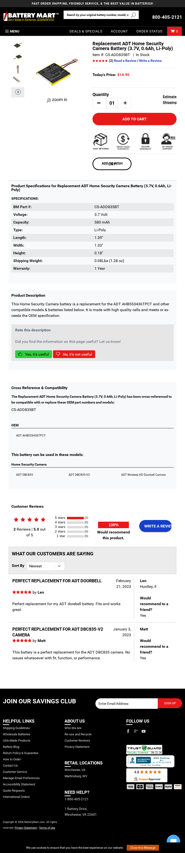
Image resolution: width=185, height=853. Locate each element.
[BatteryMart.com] (31, 17)
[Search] (133, 15)
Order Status (149, 31)
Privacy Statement (26, 827)
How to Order (12, 759)
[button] (99, 103)
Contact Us (10, 765)
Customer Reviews (77, 740)
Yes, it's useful (36, 354)
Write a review (158, 526)
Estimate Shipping (169, 99)
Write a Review (150, 61)
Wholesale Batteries (16, 734)
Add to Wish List (112, 163)
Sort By (18, 565)
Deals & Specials (86, 31)
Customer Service (15, 772)
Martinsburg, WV (76, 776)
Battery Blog (11, 747)
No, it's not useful (77, 354)
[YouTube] (143, 731)
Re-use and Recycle (78, 734)
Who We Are (73, 728)
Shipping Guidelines (16, 728)
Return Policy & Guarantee (20, 753)
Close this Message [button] (142, 847)
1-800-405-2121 (77, 799)
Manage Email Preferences (21, 778)
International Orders (16, 797)
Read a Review (125, 61)
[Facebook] (128, 731)
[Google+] (136, 731)
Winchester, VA (75, 770)
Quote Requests (14, 790)
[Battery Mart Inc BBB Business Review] (150, 761)
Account (119, 31)
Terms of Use (47, 827)
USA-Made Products (16, 740)
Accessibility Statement (19, 784)
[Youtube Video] (18, 92)
